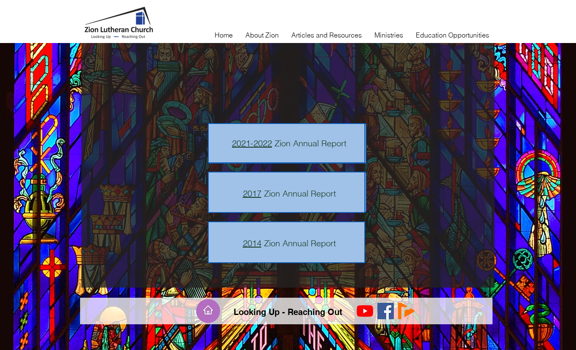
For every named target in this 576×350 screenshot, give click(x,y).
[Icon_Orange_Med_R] (406, 311)
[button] (262, 35)
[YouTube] (365, 311)
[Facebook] (385, 311)
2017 (252, 193)
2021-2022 (252, 143)
